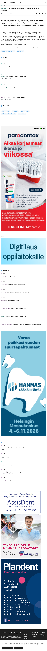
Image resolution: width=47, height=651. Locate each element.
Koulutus (20, 51)
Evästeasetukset (28, 648)
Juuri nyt (15, 111)
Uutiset (25, 634)
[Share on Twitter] (39, 13)
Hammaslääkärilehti (11, 3)
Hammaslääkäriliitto (8, 51)
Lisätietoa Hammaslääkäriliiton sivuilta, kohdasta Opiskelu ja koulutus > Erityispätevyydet (20, 47)
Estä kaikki (18, 648)
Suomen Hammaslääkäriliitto (43, 636)
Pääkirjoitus (5, 111)
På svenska (26, 638)
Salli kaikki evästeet (7, 648)
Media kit (34, 636)
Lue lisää (37, 644)
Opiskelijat (22, 113)
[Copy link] (45, 14)
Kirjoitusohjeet (35, 632)
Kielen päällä (25, 111)
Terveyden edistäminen (8, 113)
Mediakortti (34, 634)
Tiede (25, 632)
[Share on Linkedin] (42, 13)
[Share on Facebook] (36, 13)
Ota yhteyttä (42, 632)
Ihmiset (25, 636)
